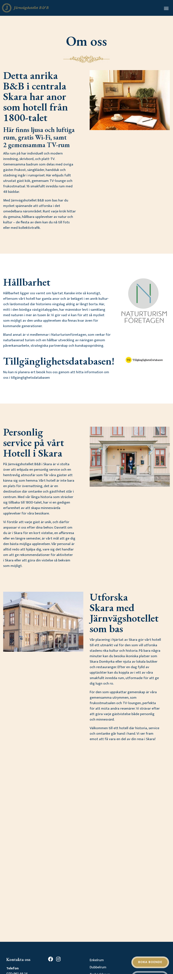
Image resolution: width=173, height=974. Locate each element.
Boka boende (150, 962)
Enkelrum (97, 960)
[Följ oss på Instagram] (59, 960)
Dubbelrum (98, 967)
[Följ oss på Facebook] (51, 960)
